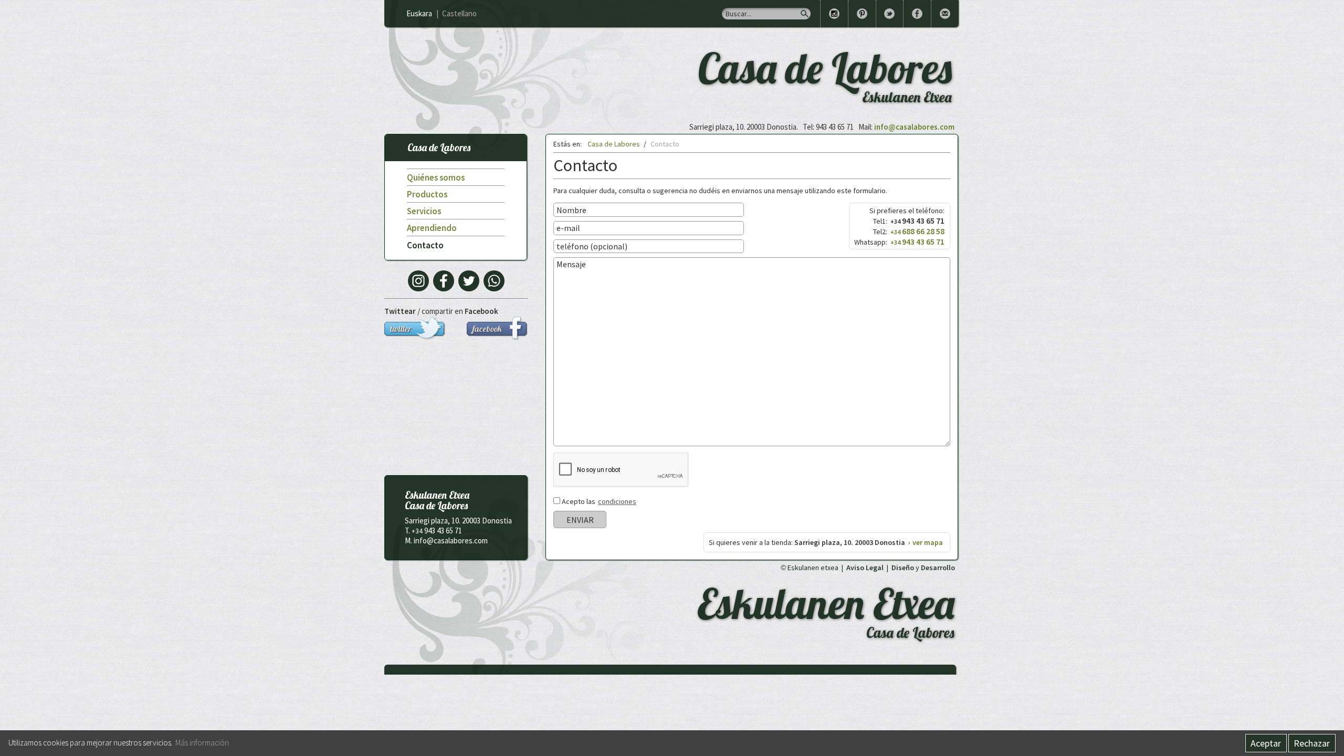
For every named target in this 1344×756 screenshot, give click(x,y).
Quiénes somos (436, 177)
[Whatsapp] (494, 280)
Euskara (419, 13)
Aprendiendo (432, 228)
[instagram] (418, 280)
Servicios (424, 211)
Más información (202, 743)
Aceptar (1266, 743)
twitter (401, 328)
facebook (487, 328)
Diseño (902, 567)
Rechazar (1312, 743)
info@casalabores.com (914, 127)
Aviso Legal (865, 567)
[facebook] (443, 280)
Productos (427, 194)
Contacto (425, 245)
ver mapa (927, 542)
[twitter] (468, 280)
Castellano (459, 13)
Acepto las (599, 501)
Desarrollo (938, 567)
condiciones (617, 501)
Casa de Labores (438, 147)
